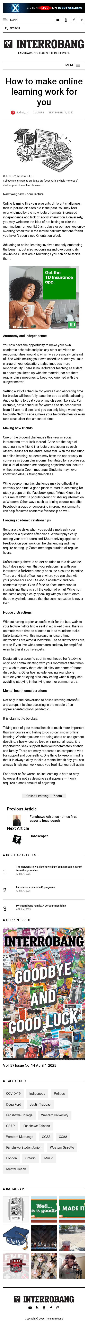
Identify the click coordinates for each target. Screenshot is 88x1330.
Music (48, 1158)
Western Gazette (62, 1147)
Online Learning (37, 796)
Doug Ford (13, 1104)
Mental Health (16, 1169)
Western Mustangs (19, 1137)
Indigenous (37, 1094)
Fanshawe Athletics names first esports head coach (53, 819)
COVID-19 (13, 1094)
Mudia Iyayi (22, 112)
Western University (54, 1115)
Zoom (57, 796)
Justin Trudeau (40, 1104)
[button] (72, 65)
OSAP (10, 1126)
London (11, 1158)
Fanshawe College (19, 1115)
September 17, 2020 (61, 112)
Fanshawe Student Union (23, 1147)
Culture (38, 112)
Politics (59, 1094)
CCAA (63, 1137)
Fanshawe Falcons (36, 1126)
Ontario (30, 1158)
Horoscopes (39, 836)
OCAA (46, 1137)
